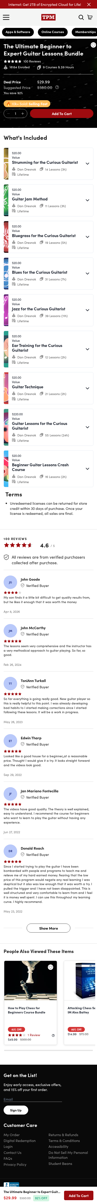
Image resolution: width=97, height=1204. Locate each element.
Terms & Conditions (64, 1140)
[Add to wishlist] (93, 45)
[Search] (81, 17)
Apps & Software (18, 31)
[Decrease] (8, 113)
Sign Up (16, 1110)
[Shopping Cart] (89, 17)
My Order (12, 1134)
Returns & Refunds (63, 1134)
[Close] (88, 4)
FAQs (8, 1158)
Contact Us (12, 1152)
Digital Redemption (20, 1140)
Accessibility (58, 1146)
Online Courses (53, 31)
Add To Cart (62, 113)
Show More (48, 928)
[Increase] (22, 113)
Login (8, 1146)
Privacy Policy (15, 1164)
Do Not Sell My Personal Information (68, 1155)
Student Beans (60, 1163)
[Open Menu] (7, 17)
